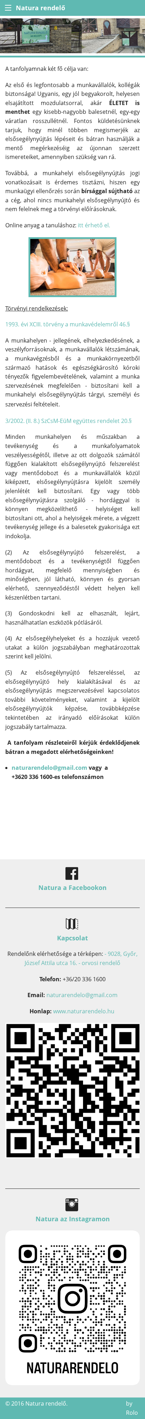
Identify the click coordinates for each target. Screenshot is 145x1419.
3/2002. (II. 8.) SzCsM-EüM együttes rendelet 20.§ (68, 421)
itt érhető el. (94, 225)
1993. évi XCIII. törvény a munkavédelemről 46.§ (68, 324)
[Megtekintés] (72, 1307)
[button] (8, 8)
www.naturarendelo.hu (83, 1011)
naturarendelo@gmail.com (49, 768)
